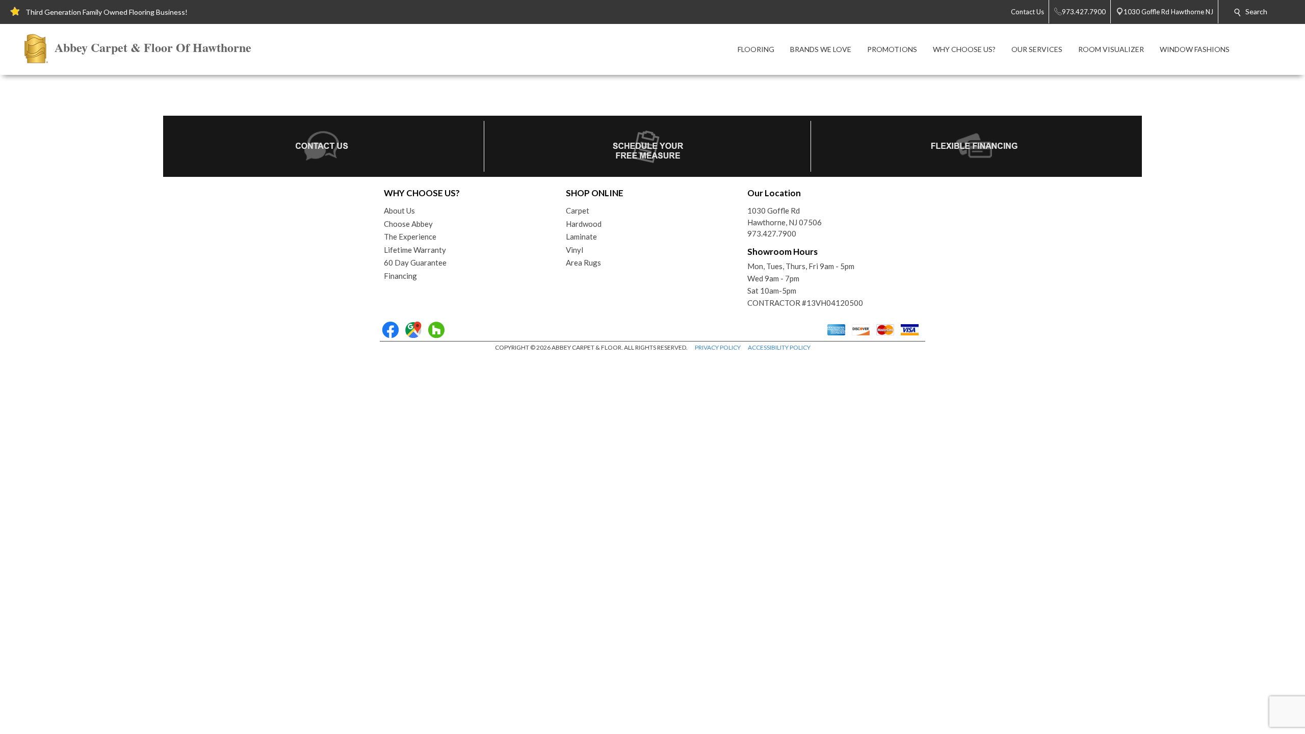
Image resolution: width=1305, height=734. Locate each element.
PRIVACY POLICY (718, 347)
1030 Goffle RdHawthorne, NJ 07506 (784, 216)
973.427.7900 (771, 233)
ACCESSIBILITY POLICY (779, 347)
